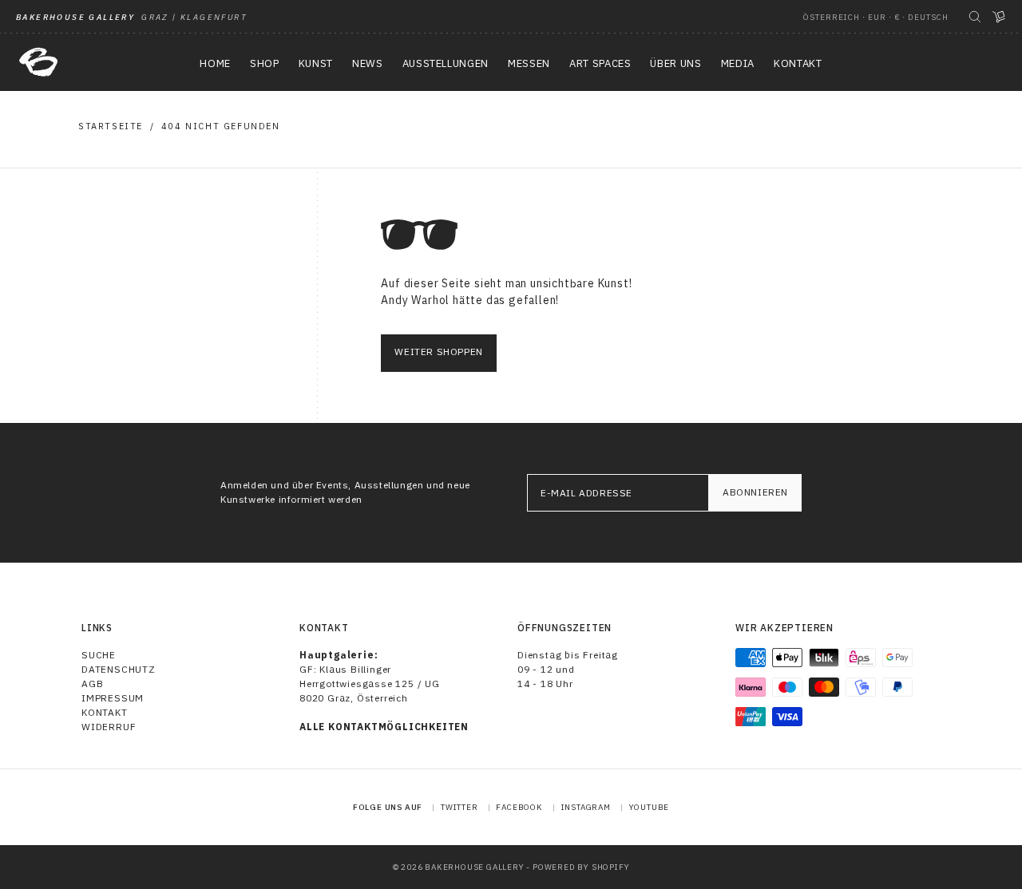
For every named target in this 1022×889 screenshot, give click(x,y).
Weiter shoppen (438, 352)
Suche (98, 655)
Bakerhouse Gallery (474, 867)
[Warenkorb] (999, 17)
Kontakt (104, 712)
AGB (92, 683)
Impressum (112, 698)
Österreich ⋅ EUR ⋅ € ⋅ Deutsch (876, 17)
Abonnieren (755, 492)
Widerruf (108, 727)
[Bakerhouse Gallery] (38, 62)
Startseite (110, 126)
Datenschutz (118, 669)
